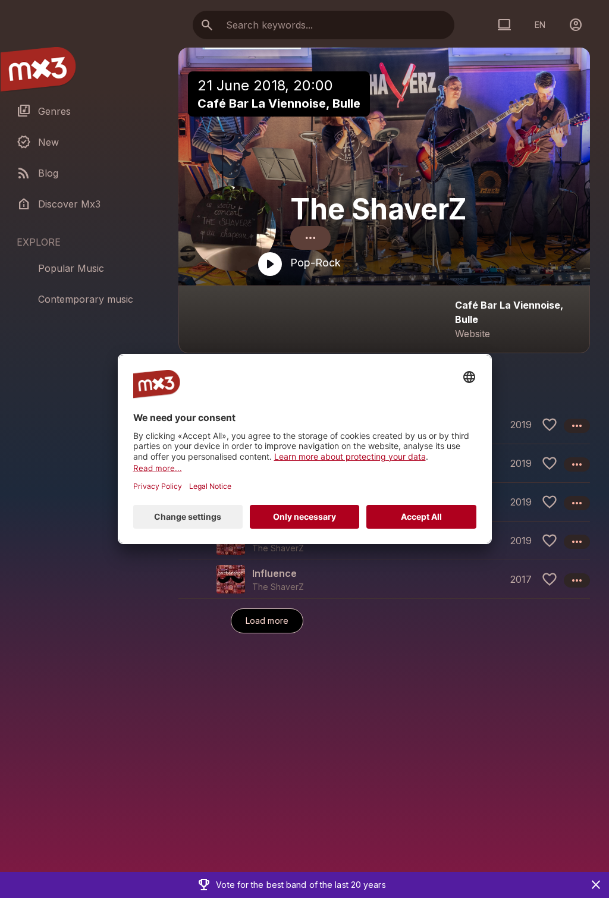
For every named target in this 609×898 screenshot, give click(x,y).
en (540, 25)
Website (472, 334)
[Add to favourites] (549, 425)
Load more (267, 621)
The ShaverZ (378, 209)
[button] (384, 579)
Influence (274, 573)
